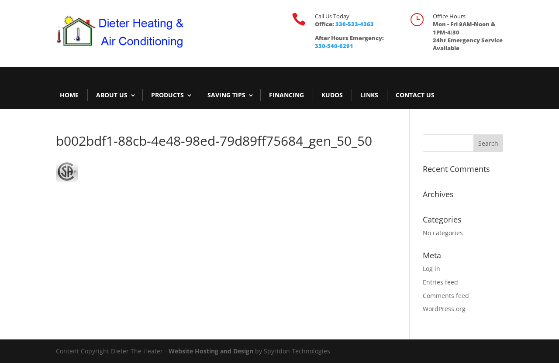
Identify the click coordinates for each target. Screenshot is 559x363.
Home (69, 95)
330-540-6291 (334, 46)
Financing (286, 95)
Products (167, 95)
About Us (112, 95)
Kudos (332, 95)
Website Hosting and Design (211, 351)
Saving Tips (226, 95)
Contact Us (415, 95)
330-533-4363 (354, 24)
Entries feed (440, 282)
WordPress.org (444, 309)
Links (369, 95)
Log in (431, 268)
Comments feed (446, 295)
